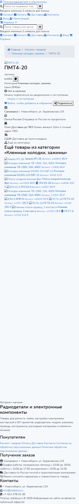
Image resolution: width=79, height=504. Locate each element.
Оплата (26, 443)
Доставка (37, 443)
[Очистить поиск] (40, 6)
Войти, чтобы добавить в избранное (30, 103)
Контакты (50, 443)
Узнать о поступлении (20, 99)
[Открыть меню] (1, 2)
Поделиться (64, 103)
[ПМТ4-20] (11, 62)
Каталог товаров (10, 443)
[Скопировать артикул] (15, 78)
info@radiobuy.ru (13, 490)
